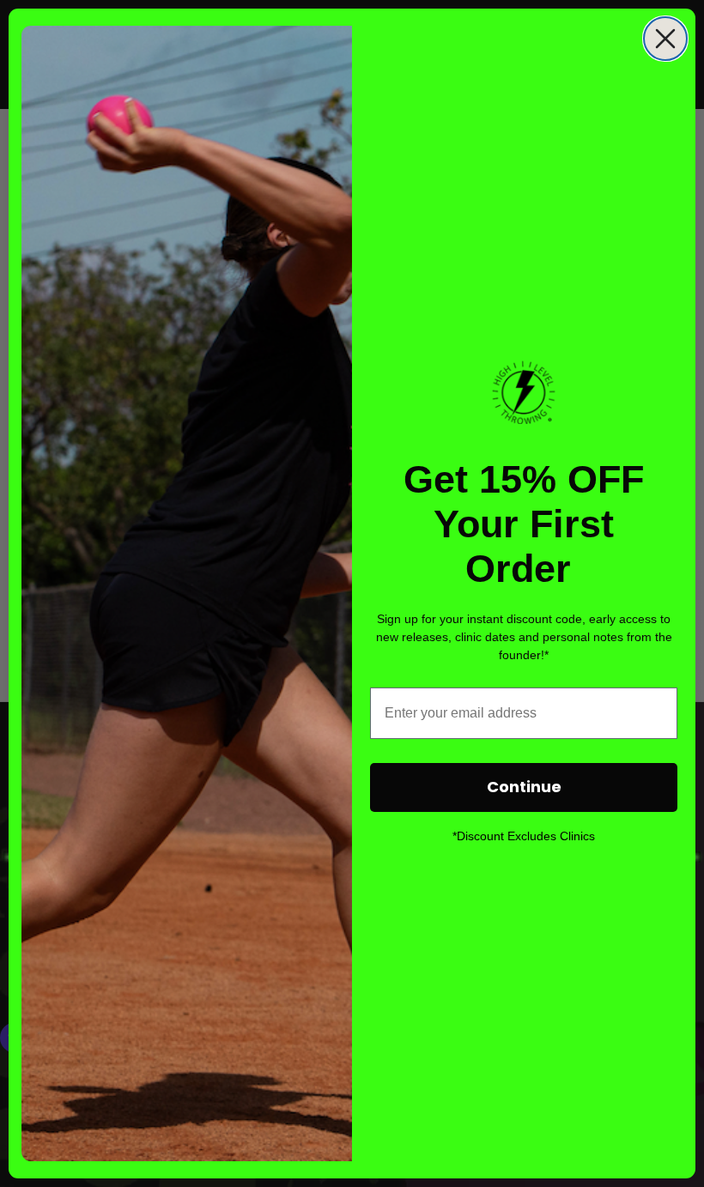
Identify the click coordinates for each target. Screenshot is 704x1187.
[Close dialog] (665, 38)
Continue (524, 786)
